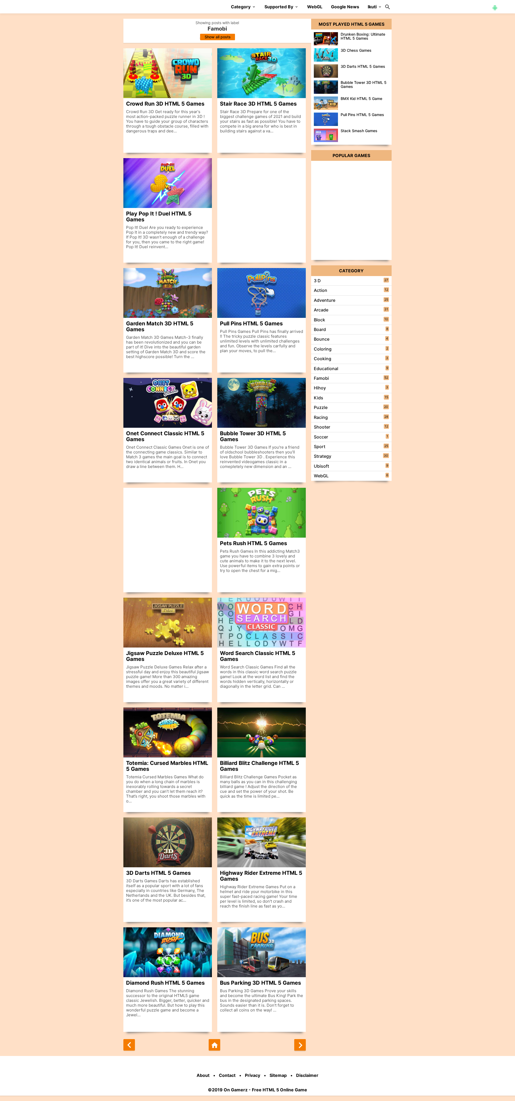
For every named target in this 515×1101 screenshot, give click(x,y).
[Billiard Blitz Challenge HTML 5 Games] (261, 732)
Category (241, 6)
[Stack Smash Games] (326, 135)
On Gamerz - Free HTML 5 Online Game (265, 1089)
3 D (317, 280)
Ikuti (372, 6)
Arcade (321, 310)
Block (319, 319)
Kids (318, 397)
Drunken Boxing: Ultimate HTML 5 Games (363, 36)
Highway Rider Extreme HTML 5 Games (261, 876)
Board (320, 329)
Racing (321, 417)
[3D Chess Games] (326, 55)
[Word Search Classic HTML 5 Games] (261, 623)
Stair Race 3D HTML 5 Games (258, 104)
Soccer (321, 437)
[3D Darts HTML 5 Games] (167, 842)
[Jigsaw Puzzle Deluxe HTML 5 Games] (167, 623)
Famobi (321, 378)
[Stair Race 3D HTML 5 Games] (261, 73)
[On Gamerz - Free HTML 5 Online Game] (153, 6)
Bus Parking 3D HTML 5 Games (260, 983)
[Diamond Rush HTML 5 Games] (167, 952)
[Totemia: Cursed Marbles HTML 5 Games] (167, 732)
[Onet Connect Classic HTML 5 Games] (167, 403)
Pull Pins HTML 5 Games (251, 323)
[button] (495, 7)
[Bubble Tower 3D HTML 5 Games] (261, 403)
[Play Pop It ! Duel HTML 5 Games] (167, 183)
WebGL (314, 6)
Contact (227, 1075)
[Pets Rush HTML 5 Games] (261, 513)
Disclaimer (307, 1075)
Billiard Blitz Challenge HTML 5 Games (259, 766)
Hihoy (320, 387)
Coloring (323, 349)
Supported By (278, 6)
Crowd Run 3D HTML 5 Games (165, 104)
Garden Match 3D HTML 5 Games (159, 326)
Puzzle (321, 407)
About (203, 1075)
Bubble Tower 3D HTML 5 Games (253, 436)
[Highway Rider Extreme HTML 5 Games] (261, 842)
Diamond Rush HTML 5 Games (165, 983)
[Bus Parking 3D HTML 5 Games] (261, 952)
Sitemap (278, 1075)
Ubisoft (321, 466)
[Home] (214, 1045)
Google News (345, 6)
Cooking (322, 358)
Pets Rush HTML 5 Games (253, 543)
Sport (319, 446)
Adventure (324, 300)
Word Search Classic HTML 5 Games (257, 656)
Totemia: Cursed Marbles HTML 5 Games (167, 766)
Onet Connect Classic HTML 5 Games (165, 436)
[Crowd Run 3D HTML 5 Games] (167, 73)
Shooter (322, 427)
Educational (326, 368)
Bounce (321, 339)
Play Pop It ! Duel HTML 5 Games (159, 216)
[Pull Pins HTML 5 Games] (261, 293)
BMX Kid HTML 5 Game (361, 98)
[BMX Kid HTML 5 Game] (326, 103)
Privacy (252, 1075)
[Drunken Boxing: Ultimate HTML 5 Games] (326, 39)
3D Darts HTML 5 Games (158, 873)
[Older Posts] (300, 1045)
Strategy (322, 456)
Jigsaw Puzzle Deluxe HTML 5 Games (165, 656)
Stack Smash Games (359, 131)
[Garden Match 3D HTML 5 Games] (167, 293)
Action (320, 290)
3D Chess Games (356, 50)
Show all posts (218, 37)
